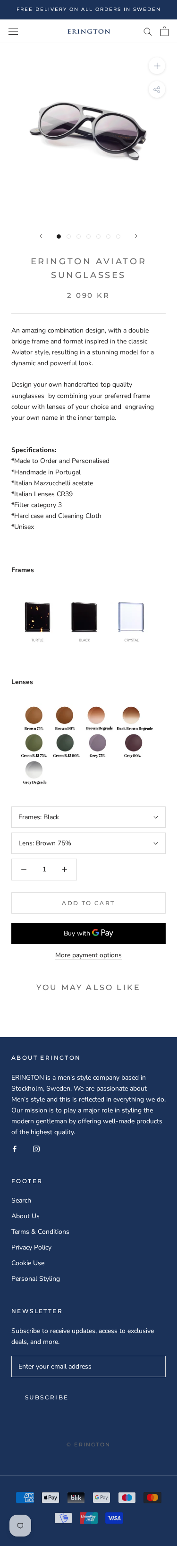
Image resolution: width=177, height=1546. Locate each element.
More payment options (88, 955)
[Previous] (41, 236)
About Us (25, 1216)
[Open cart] (164, 31)
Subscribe (47, 1397)
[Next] (136, 236)
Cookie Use (27, 1263)
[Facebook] (14, 1148)
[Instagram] (36, 1148)
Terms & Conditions (40, 1231)
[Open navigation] (13, 31)
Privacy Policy (31, 1247)
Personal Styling (35, 1278)
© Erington (88, 1444)
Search (21, 1200)
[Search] (147, 31)
